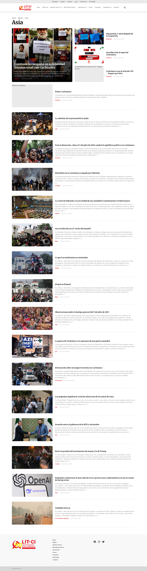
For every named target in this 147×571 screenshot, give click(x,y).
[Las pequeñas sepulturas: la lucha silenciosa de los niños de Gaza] (32, 401)
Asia (56, 351)
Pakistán (57, 213)
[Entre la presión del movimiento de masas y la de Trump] (32, 457)
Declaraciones (58, 380)
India (56, 129)
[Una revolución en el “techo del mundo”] (32, 234)
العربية (75, 1)
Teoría (90, 7)
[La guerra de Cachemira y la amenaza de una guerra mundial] (32, 346)
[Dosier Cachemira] (32, 95)
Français (69, 1)
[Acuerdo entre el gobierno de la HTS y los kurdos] (32, 429)
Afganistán (109, 39)
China (56, 492)
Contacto (116, 7)
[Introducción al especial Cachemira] (89, 55)
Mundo (44, 7)
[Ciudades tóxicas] (32, 513)
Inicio (38, 7)
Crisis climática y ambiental (61, 518)
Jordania (57, 463)
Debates (57, 268)
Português (55, 1)
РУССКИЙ (92, 1)
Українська (83, 1)
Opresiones (81, 7)
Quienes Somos (55, 7)
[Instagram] (99, 550)
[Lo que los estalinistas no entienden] (32, 262)
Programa (98, 7)
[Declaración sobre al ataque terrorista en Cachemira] (32, 374)
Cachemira (108, 57)
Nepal (56, 241)
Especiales (106, 7)
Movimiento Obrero (70, 7)
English (62, 1)
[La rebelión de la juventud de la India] (32, 123)
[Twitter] (103, 550)
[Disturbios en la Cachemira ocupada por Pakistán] (32, 179)
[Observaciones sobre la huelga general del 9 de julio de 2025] (32, 318)
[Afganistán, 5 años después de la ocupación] (89, 36)
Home (14, 18)
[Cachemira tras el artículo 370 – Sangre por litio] (89, 74)
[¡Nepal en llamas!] (32, 290)
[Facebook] (94, 550)
